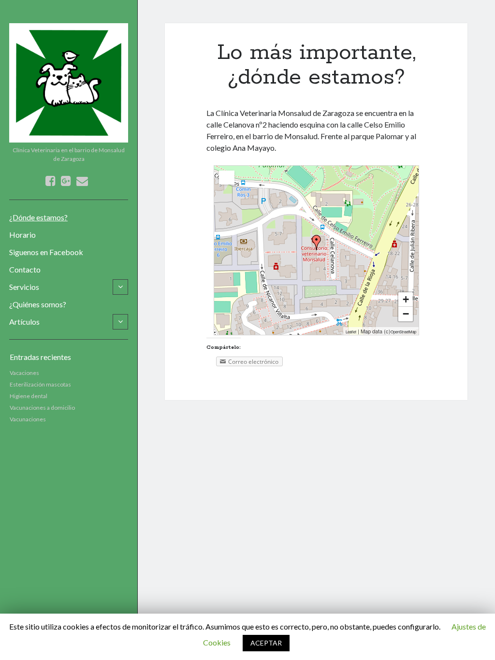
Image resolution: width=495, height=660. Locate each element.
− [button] (406, 314)
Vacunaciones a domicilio (42, 407)
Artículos (24, 321)
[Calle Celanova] (316, 242)
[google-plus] (66, 180)
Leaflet (351, 331)
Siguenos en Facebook (46, 252)
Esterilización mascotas (40, 384)
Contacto (25, 269)
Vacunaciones (28, 419)
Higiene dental (28, 396)
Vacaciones (24, 372)
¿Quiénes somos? (37, 304)
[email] (82, 180)
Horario (22, 234)
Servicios (24, 286)
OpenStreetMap (403, 331)
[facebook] (50, 180)
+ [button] (406, 299)
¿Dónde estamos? (38, 217)
